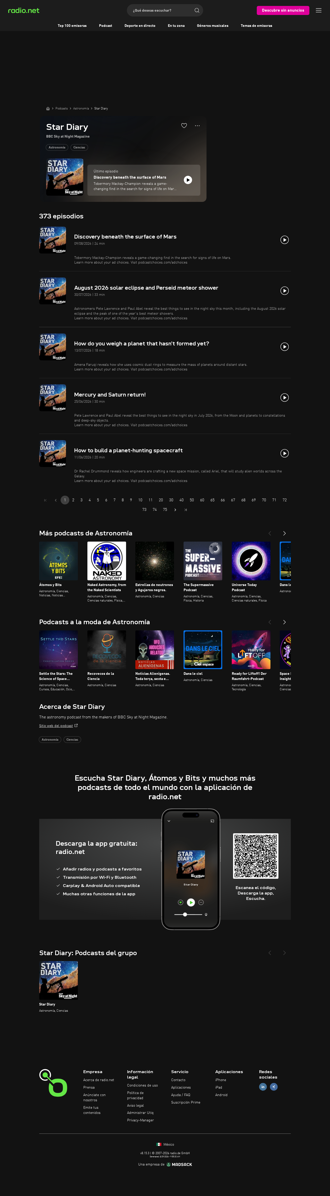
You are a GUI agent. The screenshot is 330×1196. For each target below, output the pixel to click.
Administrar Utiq (140, 1113)
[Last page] (186, 510)
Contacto (178, 1080)
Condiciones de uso (142, 1085)
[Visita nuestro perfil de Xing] (274, 1087)
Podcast (105, 26)
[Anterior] (269, 531)
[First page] (45, 500)
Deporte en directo (140, 26)
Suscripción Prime (185, 1102)
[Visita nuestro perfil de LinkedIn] (263, 1087)
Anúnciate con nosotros (94, 1097)
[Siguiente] (284, 531)
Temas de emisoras (256, 26)
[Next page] (175, 510)
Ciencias (79, 147)
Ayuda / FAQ (180, 1095)
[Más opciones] (197, 126)
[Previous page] (56, 500)
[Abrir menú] (319, 10)
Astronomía (57, 147)
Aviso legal (135, 1105)
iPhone (220, 1080)
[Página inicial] (48, 108)
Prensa (89, 1087)
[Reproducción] (188, 180)
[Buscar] (197, 10)
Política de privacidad (135, 1095)
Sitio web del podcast (56, 726)
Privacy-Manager (140, 1120)
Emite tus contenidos (92, 1110)
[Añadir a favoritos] (184, 125)
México (168, 1144)
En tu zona (176, 26)
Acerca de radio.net (98, 1080)
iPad (218, 1087)
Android (221, 1095)
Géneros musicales (212, 26)
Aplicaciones (181, 1087)
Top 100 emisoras (72, 26)
